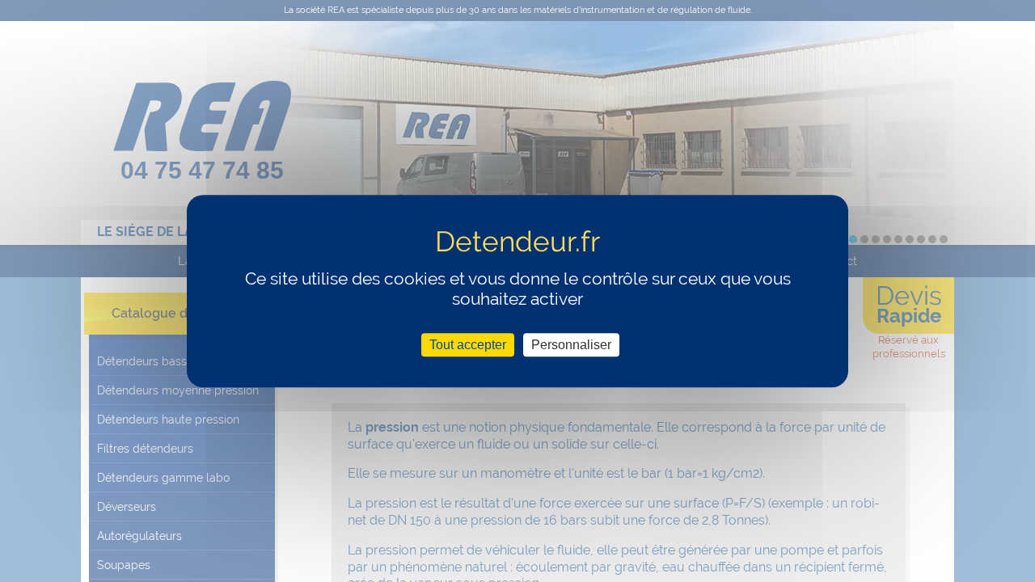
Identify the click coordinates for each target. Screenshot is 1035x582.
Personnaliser (571, 345)
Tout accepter (467, 345)
